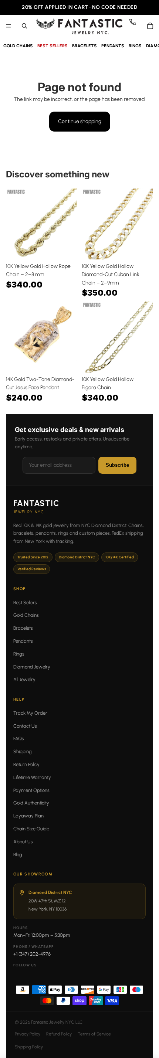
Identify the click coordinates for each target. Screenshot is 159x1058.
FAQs (18, 738)
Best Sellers (25, 602)
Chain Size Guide (31, 828)
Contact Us (25, 726)
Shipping (22, 751)
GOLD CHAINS (18, 45)
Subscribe (117, 465)
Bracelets (23, 628)
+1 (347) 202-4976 (32, 954)
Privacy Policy (27, 1034)
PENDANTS (112, 45)
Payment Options (31, 790)
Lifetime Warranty (32, 777)
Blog (17, 854)
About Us (23, 841)
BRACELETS (84, 45)
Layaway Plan (28, 816)
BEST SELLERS (52, 45)
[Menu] (8, 25)
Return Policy (26, 764)
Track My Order (30, 713)
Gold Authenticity (31, 803)
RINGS (135, 45)
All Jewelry (24, 679)
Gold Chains (26, 615)
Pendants (23, 641)
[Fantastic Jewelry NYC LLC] (79, 26)
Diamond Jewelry (31, 667)
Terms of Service (94, 1034)
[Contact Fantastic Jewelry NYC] (136, 26)
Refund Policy (59, 1034)
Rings (18, 654)
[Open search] (24, 26)
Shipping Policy (29, 1047)
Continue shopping (79, 121)
